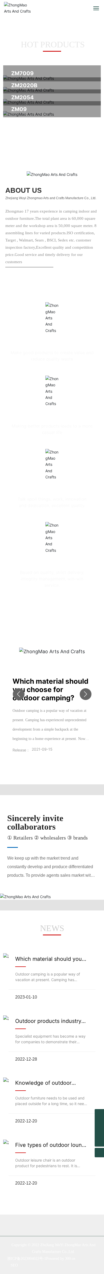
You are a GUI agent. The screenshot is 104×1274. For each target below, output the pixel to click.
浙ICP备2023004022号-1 (26, 1259)
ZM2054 (22, 97)
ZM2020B (24, 85)
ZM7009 (22, 73)
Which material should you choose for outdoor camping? (51, 689)
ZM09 (19, 109)
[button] (19, 694)
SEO (14, 1265)
